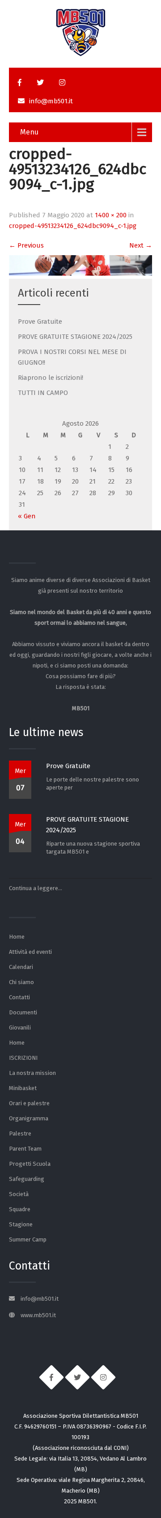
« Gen (27, 516)
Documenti (23, 1012)
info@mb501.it (51, 101)
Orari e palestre (29, 1103)
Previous (26, 245)
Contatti (19, 997)
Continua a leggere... (35, 888)
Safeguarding (26, 1179)
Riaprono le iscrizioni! (50, 378)
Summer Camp (28, 1239)
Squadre (19, 1209)
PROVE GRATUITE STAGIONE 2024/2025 (75, 337)
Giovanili (20, 1027)
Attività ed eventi (30, 951)
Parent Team (25, 1148)
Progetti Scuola (30, 1163)
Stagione (21, 1224)
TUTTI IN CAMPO (43, 393)
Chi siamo (21, 982)
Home (17, 936)
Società (19, 1194)
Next (140, 245)
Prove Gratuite (40, 321)
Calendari (21, 967)
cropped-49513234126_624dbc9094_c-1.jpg (72, 226)
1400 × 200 (111, 215)
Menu (29, 132)
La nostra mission (32, 1073)
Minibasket (23, 1088)
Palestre (20, 1133)
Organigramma (28, 1118)
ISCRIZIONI (23, 1057)
